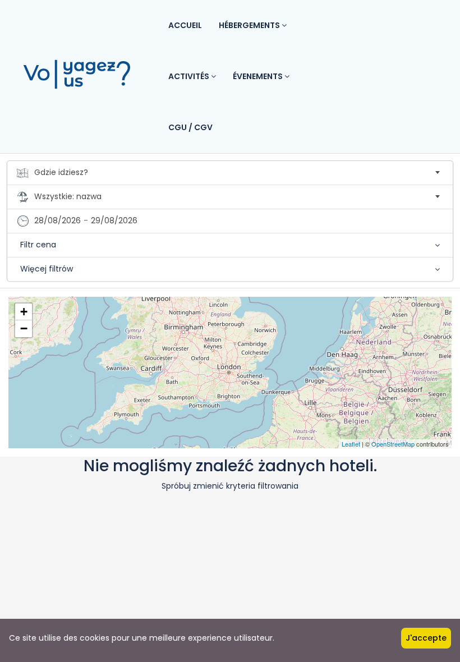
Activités (189, 76)
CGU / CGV (190, 127)
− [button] (23, 328)
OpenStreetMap (393, 443)
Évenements (258, 76)
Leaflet (351, 443)
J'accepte (426, 637)
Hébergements (250, 25)
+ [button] (23, 312)
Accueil (185, 25)
